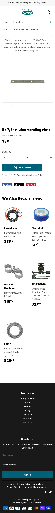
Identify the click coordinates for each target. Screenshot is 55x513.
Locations (28, 418)
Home (4, 29)
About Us (27, 414)
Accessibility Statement (36, 487)
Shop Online (27, 398)
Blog (27, 410)
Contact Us (28, 422)
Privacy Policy (23, 484)
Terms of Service (14, 487)
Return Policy (39, 484)
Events (27, 406)
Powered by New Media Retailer (26, 502)
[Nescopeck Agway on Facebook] (46, 492)
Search (11, 484)
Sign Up (27, 474)
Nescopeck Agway (30, 499)
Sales (27, 402)
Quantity (6, 152)
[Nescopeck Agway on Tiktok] (50, 492)
